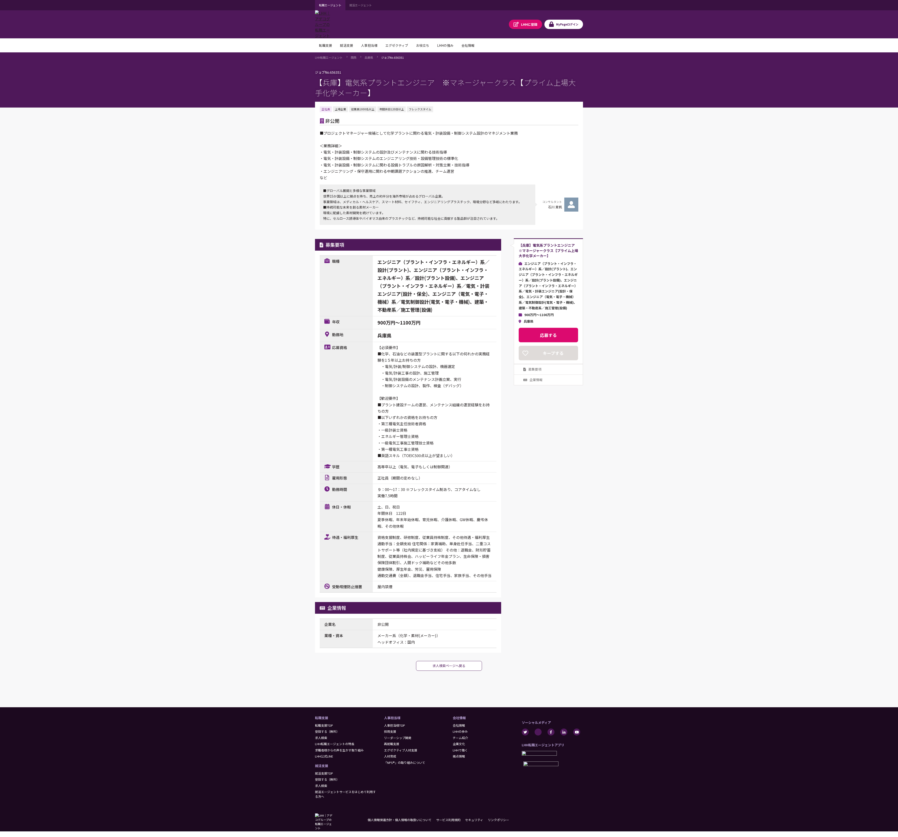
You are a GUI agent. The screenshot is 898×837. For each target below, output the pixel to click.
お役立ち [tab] (422, 45)
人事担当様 (392, 717)
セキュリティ (474, 820)
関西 (353, 57)
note (538, 732)
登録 (529, 24)
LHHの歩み (460, 731)
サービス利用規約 (448, 820)
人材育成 (390, 756)
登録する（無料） (327, 731)
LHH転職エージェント (329, 57)
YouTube (576, 732)
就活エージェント (360, 5)
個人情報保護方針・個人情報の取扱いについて (399, 820)
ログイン (567, 24)
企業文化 (459, 744)
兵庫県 (369, 57)
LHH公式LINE (324, 756)
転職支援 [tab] (325, 45)
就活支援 (321, 765)
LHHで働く (460, 750)
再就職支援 (391, 744)
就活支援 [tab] (346, 45)
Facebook (550, 732)
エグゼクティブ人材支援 (400, 750)
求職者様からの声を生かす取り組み (339, 750)
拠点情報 (459, 756)
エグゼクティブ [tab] (396, 45)
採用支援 (390, 731)
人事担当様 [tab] (369, 45)
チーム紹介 (460, 738)
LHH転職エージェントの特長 (334, 744)
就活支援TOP (324, 773)
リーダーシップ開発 (397, 738)
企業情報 (536, 379)
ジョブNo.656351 (392, 57)
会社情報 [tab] (467, 45)
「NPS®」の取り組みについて (404, 762)
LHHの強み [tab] (445, 45)
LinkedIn (563, 732)
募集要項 (534, 369)
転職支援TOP (324, 725)
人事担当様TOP (394, 725)
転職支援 (321, 717)
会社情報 (459, 717)
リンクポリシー (498, 820)
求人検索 (321, 738)
